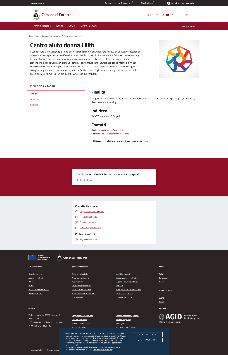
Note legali (120, 323)
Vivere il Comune (42, 36)
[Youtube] (166, 14)
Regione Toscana (37, 3)
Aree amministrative (36, 278)
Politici (31, 285)
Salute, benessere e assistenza (84, 293)
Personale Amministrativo (38, 289)
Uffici (30, 281)
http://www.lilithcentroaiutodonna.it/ (113, 133)
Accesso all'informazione (81, 289)
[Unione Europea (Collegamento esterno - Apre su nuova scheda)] (40, 257)
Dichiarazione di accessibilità (126, 327)
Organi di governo (35, 274)
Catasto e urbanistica (80, 274)
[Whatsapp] (161, 14)
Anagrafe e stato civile (80, 278)
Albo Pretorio (147, 3)
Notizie (161, 274)
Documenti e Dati (35, 293)
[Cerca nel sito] (194, 15)
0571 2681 (35, 318)
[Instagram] (171, 14)
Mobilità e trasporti (123, 274)
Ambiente (119, 285)
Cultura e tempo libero (124, 293)
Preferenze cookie (113, 347)
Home (30, 36)
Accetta (149, 340)
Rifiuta (149, 334)
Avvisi (161, 281)
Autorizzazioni (77, 281)
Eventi (161, 301)
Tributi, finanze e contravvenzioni (128, 289)
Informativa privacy (123, 319)
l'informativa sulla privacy (102, 349)
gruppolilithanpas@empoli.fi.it (111, 130)
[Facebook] (156, 14)
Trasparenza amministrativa (126, 278)
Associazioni (56, 36)
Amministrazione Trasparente (118, 3)
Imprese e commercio (124, 297)
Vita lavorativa (77, 297)
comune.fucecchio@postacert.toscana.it (47, 322)
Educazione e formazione (81, 285)
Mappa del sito (36, 350)
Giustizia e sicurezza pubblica (127, 281)
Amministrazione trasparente (127, 315)
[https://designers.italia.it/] (179, 316)
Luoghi (161, 297)
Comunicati (163, 278)
